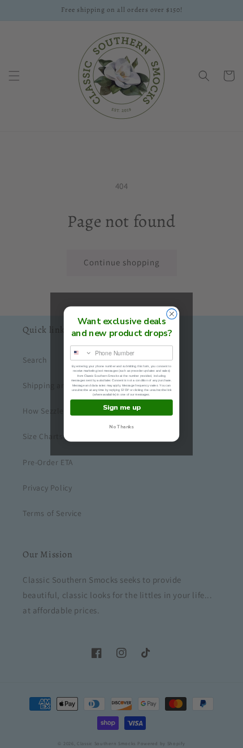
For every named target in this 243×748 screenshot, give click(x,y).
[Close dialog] (172, 314)
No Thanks (121, 427)
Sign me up (122, 407)
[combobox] (81, 353)
